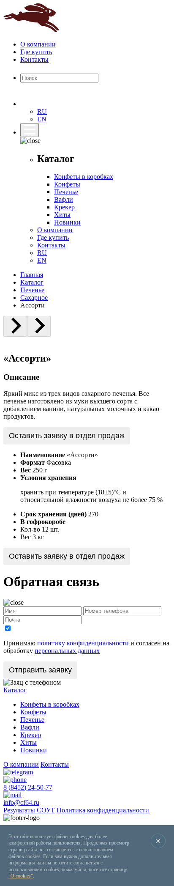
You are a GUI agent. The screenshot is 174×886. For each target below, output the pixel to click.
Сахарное (34, 297)
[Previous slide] (15, 326)
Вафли (63, 199)
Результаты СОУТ (29, 810)
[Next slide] (39, 326)
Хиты (62, 214)
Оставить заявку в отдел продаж (67, 435)
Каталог (32, 282)
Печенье (66, 191)
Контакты (34, 59)
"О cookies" (20, 876)
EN (41, 119)
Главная (31, 274)
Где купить (36, 51)
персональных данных (67, 650)
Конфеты (67, 184)
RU (42, 111)
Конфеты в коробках (83, 176)
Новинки (67, 222)
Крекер (64, 207)
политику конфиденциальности (83, 643)
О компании (38, 44)
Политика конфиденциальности (103, 810)
